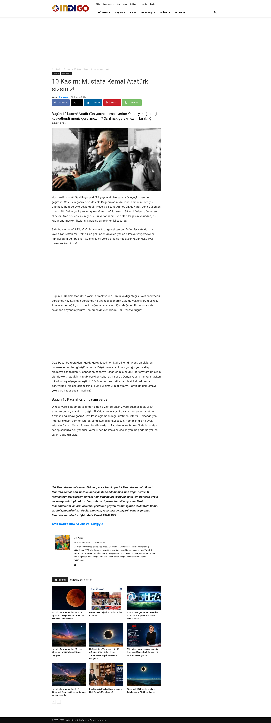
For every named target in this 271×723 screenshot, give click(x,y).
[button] (215, 12)
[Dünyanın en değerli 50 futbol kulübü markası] (106, 598)
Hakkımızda (107, 4)
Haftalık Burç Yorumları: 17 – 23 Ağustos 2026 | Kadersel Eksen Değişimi (67, 652)
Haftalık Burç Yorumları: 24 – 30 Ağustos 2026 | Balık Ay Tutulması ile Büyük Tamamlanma (68, 615)
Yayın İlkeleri (122, 4)
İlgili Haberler (60, 580)
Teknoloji (147, 12)
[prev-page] (54, 702)
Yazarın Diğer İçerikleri (81, 580)
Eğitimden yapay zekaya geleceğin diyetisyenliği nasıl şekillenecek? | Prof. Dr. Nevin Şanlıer (142, 652)
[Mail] (76, 565)
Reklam (133, 4)
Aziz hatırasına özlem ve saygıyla (77, 524)
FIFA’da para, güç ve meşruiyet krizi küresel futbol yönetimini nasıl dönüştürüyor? (143, 615)
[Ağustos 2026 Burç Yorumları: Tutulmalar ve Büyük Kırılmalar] (144, 674)
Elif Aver (63, 96)
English (153, 4)
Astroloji (180, 12)
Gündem (103, 12)
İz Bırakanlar (66, 74)
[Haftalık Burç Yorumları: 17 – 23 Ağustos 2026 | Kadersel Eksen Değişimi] (69, 635)
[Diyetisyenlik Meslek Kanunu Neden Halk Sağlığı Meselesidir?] (106, 674)
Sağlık (163, 12)
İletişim (144, 4)
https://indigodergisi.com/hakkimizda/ (89, 542)
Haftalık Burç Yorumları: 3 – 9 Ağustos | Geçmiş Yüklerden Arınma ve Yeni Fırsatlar (68, 692)
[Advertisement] (135, 42)
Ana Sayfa (56, 69)
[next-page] (59, 702)
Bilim (133, 12)
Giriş (98, 4)
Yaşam (119, 12)
